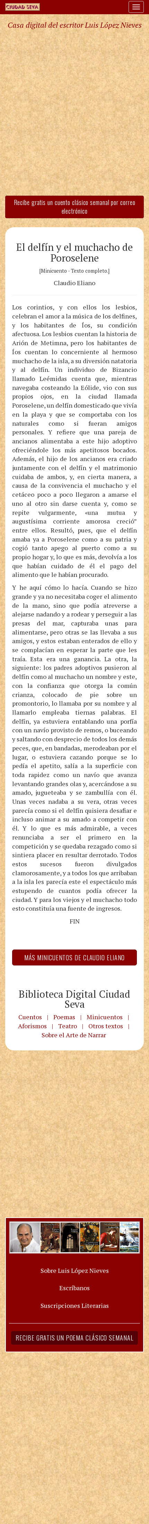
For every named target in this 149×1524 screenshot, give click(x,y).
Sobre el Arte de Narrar (74, 1035)
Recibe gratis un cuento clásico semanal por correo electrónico (74, 207)
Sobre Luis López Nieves (75, 1270)
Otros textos (105, 1026)
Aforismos (32, 1026)
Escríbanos (74, 1288)
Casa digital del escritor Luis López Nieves (75, 25)
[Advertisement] (74, 112)
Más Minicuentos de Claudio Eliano (74, 957)
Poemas (64, 1017)
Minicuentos (105, 1017)
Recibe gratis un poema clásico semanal (74, 1337)
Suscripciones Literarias (75, 1305)
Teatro (67, 1026)
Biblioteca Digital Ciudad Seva (74, 999)
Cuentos (30, 1017)
